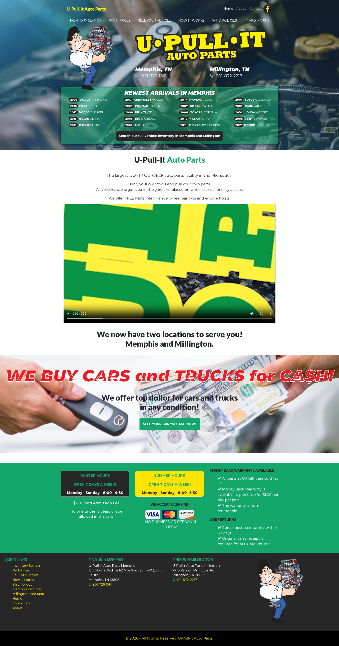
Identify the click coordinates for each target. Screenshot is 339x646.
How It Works (23, 580)
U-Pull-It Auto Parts (86, 9)
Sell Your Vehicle (26, 575)
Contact (255, 8)
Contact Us (21, 603)
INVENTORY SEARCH (84, 20)
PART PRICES (119, 20)
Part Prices (21, 570)
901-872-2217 (229, 75)
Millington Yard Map (28, 594)
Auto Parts (186, 159)
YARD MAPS (257, 20)
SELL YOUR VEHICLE (154, 20)
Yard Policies (22, 584)
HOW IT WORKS (191, 20)
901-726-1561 (154, 75)
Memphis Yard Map (27, 589)
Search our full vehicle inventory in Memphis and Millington (169, 136)
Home (229, 8)
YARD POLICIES (224, 20)
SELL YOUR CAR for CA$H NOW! (169, 424)
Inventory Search (26, 566)
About (241, 8)
